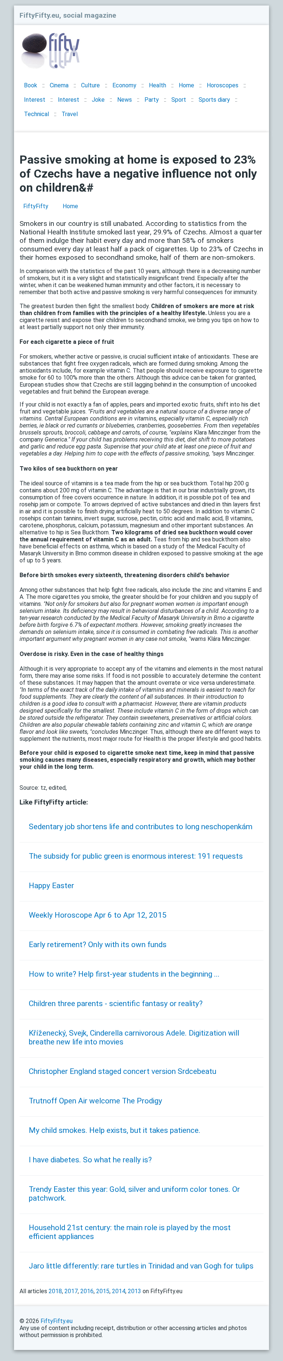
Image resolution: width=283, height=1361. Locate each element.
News (124, 99)
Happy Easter (51, 885)
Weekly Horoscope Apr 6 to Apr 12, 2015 (98, 915)
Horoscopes (222, 85)
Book (30, 85)
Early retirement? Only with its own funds (98, 944)
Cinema (59, 85)
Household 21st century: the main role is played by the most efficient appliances (130, 1232)
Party (151, 99)
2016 (87, 1291)
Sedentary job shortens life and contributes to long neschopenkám (140, 826)
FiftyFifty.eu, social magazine (68, 15)
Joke (98, 99)
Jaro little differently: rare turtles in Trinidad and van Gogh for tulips (141, 1265)
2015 (102, 1291)
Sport (178, 99)
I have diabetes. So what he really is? (90, 1159)
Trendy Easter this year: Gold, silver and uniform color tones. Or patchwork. (134, 1194)
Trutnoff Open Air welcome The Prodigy (95, 1100)
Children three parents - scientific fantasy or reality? (116, 1003)
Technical (36, 114)
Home (186, 85)
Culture (90, 85)
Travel (70, 114)
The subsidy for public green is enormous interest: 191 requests (136, 856)
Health (157, 85)
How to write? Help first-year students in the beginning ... (124, 974)
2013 (134, 1291)
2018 (55, 1291)
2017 (71, 1291)
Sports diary (214, 99)
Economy (124, 85)
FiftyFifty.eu (57, 1321)
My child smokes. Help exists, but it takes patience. (114, 1130)
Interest (34, 99)
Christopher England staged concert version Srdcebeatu (122, 1071)
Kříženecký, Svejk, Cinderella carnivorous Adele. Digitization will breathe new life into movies (134, 1037)
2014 (118, 1291)
